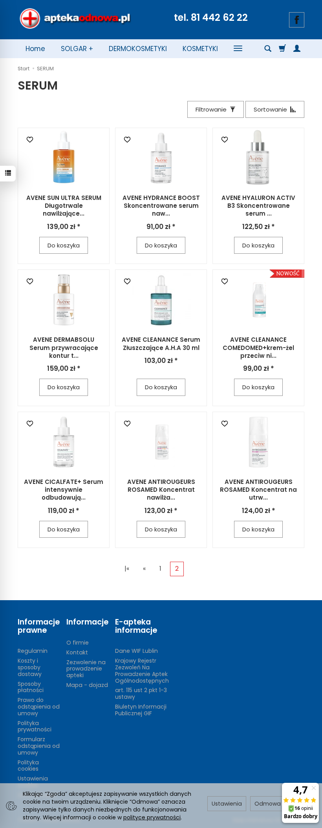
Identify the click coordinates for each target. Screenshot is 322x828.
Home (35, 48)
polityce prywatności (152, 817)
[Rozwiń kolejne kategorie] (238, 48)
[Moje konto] (296, 48)
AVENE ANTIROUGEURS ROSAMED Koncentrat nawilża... (161, 490)
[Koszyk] (282, 48)
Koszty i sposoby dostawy (30, 667)
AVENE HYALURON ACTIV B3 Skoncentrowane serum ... (258, 206)
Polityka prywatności (34, 726)
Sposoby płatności (31, 687)
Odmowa (267, 804)
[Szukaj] (267, 48)
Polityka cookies (28, 765)
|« (126, 568)
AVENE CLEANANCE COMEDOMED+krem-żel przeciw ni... (258, 347)
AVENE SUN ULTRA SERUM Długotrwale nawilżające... (63, 206)
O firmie (77, 643)
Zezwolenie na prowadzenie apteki (86, 669)
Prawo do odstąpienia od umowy (39, 706)
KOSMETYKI (200, 48)
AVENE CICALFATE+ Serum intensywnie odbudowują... (63, 490)
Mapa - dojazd (87, 685)
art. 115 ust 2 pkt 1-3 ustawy (141, 693)
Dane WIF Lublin (136, 651)
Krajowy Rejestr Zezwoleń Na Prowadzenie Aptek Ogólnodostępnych (142, 670)
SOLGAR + (77, 48)
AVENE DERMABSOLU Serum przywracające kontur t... (63, 347)
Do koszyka (64, 245)
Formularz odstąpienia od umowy (39, 746)
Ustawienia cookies (33, 782)
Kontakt (77, 652)
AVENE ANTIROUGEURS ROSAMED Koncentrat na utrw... (258, 490)
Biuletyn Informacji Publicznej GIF (140, 710)
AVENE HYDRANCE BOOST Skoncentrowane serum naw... (161, 206)
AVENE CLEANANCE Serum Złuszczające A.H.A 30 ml (161, 343)
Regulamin (33, 651)
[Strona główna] (75, 18)
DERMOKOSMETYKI (138, 48)
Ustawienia (227, 804)
